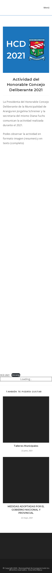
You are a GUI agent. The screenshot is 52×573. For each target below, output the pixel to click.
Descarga (15, 375)
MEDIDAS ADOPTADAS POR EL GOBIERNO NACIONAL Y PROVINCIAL (26, 509)
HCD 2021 (5, 375)
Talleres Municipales (26, 446)
